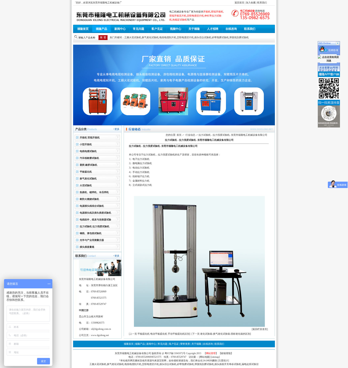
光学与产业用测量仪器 (92, 240)
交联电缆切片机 (185, 37)
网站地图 (204, 357)
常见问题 (138, 28)
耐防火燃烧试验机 (89, 199)
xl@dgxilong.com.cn (101, 329)
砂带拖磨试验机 (220, 37)
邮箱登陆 (226, 353)
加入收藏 (251, 2)
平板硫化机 (86, 171)
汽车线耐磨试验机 (89, 158)
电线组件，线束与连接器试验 (95, 219)
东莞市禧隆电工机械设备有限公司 (133, 353)
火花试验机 (86, 185)
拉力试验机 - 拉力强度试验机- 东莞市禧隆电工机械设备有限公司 (163, 146)
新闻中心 (120, 28)
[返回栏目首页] (260, 329)
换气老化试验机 (150, 37)
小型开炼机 (86, 144)
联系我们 (262, 2)
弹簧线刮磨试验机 (239, 37)
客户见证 (157, 28)
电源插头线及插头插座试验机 (95, 212)
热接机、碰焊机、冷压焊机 (94, 192)
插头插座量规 (87, 247)
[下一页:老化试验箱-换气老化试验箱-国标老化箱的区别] (221, 333)
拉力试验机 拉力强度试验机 (94, 226)
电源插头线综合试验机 (92, 206)
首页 (179, 135)
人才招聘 (212, 28)
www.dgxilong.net (100, 335)
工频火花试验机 (132, 37)
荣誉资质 (185, 343)
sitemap (215, 357)
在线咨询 (231, 28)
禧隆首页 (83, 28)
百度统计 (223, 360)
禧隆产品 (101, 28)
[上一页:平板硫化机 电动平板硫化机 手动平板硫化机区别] (159, 333)
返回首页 (239, 2)
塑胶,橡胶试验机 (88, 164)
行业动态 (190, 135)
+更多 (116, 129)
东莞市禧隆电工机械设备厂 (107, 2)
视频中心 (175, 28)
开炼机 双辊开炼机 (90, 137)
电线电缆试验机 (88, 151)
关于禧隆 (194, 28)
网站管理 (211, 353)
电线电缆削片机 (167, 37)
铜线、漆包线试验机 (91, 233)
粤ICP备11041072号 (175, 353)
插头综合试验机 (202, 37)
